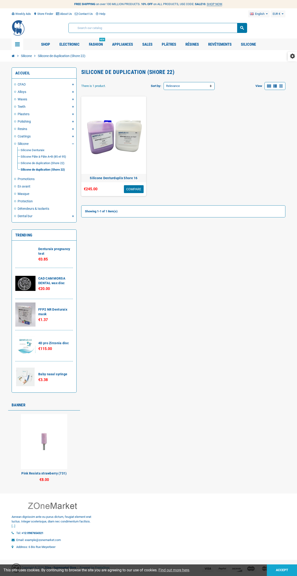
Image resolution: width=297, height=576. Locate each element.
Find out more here (173, 570)
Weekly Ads (21, 14)
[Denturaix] (18, 27)
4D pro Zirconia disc (53, 343)
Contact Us (85, 14)
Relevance (173, 86)
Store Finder (43, 14)
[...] (13, 526)
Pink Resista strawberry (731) (44, 473)
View (258, 86)
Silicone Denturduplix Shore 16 (113, 178)
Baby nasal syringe (52, 374)
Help (100, 14)
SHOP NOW (214, 4)
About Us (65, 14)
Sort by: (156, 86)
